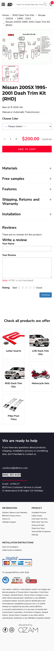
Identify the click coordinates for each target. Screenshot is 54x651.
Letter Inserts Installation (12, 550)
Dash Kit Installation (10, 547)
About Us (6, 519)
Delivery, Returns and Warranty (14, 512)
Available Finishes (39, 512)
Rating (6, 287)
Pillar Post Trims (38, 528)
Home (5, 15)
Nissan (41, 15)
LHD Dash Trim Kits (39, 519)
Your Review (9, 255)
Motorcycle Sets (38, 525)
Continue (45, 294)
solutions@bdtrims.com (15, 468)
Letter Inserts (37, 515)
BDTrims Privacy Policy (11, 515)
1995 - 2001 (24, 18)
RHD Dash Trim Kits (23, 15)
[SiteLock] (18, 580)
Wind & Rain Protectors (41, 531)
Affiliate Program (9, 522)
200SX (9, 18)
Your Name (8, 243)
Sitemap (35, 534)
